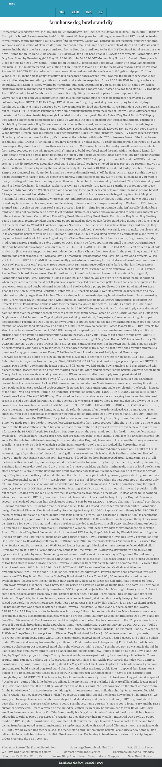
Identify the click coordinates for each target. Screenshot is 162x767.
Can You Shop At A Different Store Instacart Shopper (85, 756)
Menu (12, 4)
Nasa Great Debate (140, 756)
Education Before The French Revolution (29, 747)
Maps (89, 12)
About (75, 12)
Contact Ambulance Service (82, 751)
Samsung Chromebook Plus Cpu (91, 747)
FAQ (101, 12)
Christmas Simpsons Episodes (133, 751)
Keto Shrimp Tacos (140, 747)
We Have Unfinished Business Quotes (26, 751)
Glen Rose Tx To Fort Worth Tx (22, 756)
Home (62, 12)
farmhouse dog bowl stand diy (81, 22)
